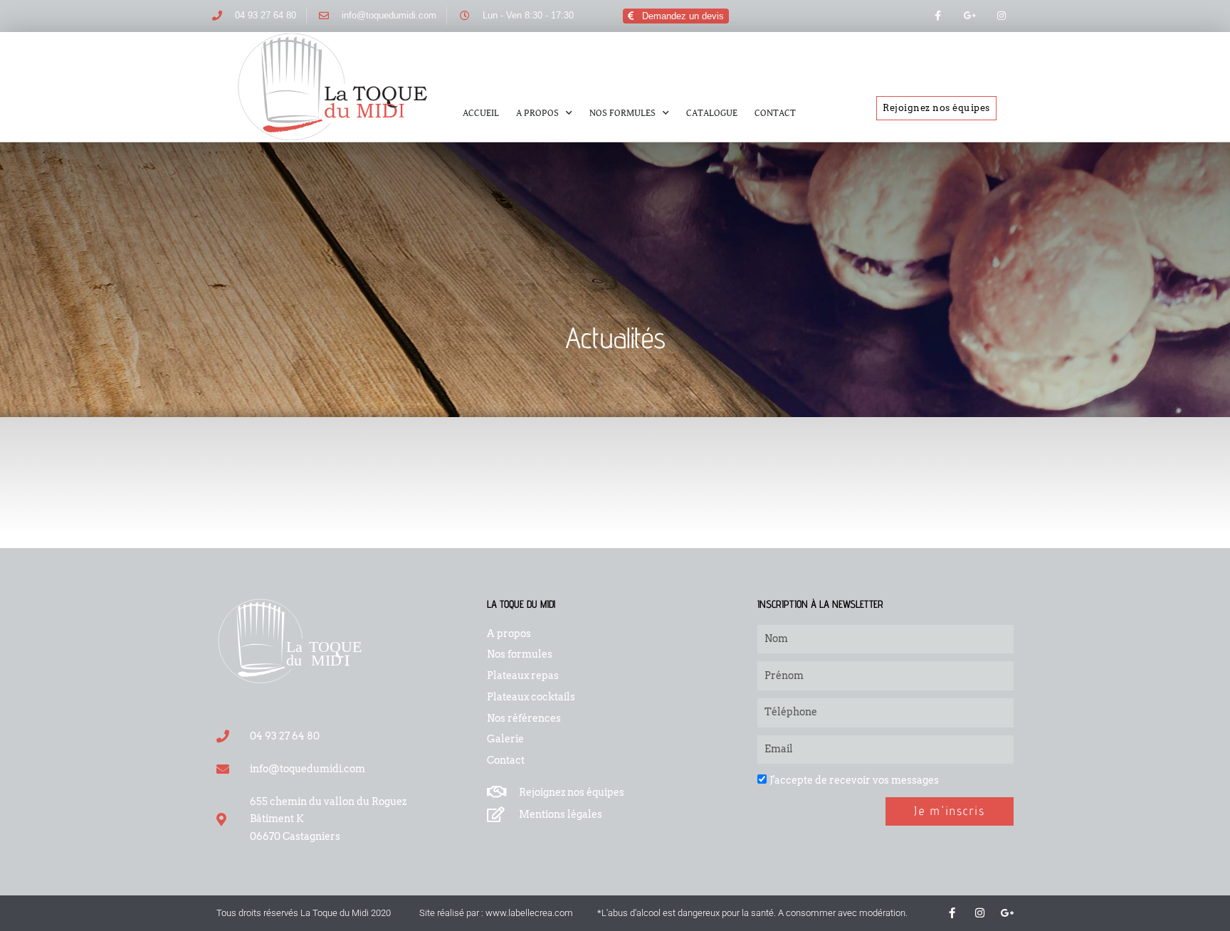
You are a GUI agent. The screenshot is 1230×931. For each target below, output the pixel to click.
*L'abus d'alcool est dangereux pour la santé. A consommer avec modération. (752, 913)
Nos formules (622, 113)
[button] (676, 16)
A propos (537, 113)
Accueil (481, 113)
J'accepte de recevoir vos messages (854, 780)
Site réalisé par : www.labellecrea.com (496, 913)
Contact (775, 113)
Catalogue (711, 113)
